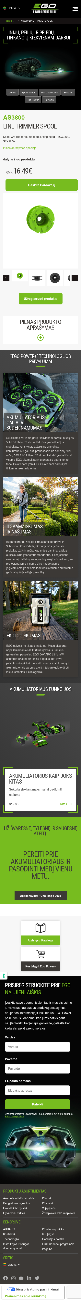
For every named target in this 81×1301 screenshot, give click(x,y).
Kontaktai (9, 1234)
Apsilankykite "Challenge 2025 (40, 896)
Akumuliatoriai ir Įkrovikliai (19, 1198)
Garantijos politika (53, 1239)
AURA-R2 (9, 1229)
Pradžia (9, 20)
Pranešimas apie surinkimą (25, 1296)
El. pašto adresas (18, 1080)
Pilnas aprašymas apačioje (19, 148)
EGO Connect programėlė (58, 1244)
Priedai (46, 1198)
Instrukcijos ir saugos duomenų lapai (16, 1246)
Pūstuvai (47, 1203)
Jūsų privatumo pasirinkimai (37, 1289)
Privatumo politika (14, 1116)
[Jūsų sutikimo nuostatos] (3, 976)
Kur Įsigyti (48, 1234)
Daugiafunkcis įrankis (16, 1203)
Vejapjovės (48, 1208)
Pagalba (47, 1249)
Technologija (11, 1239)
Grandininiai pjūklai (15, 1208)
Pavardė (11, 1059)
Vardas (10, 1037)
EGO (45, 9)
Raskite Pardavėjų (41, 185)
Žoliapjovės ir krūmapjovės (58, 1213)
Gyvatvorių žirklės (14, 1213)
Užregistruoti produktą (40, 298)
